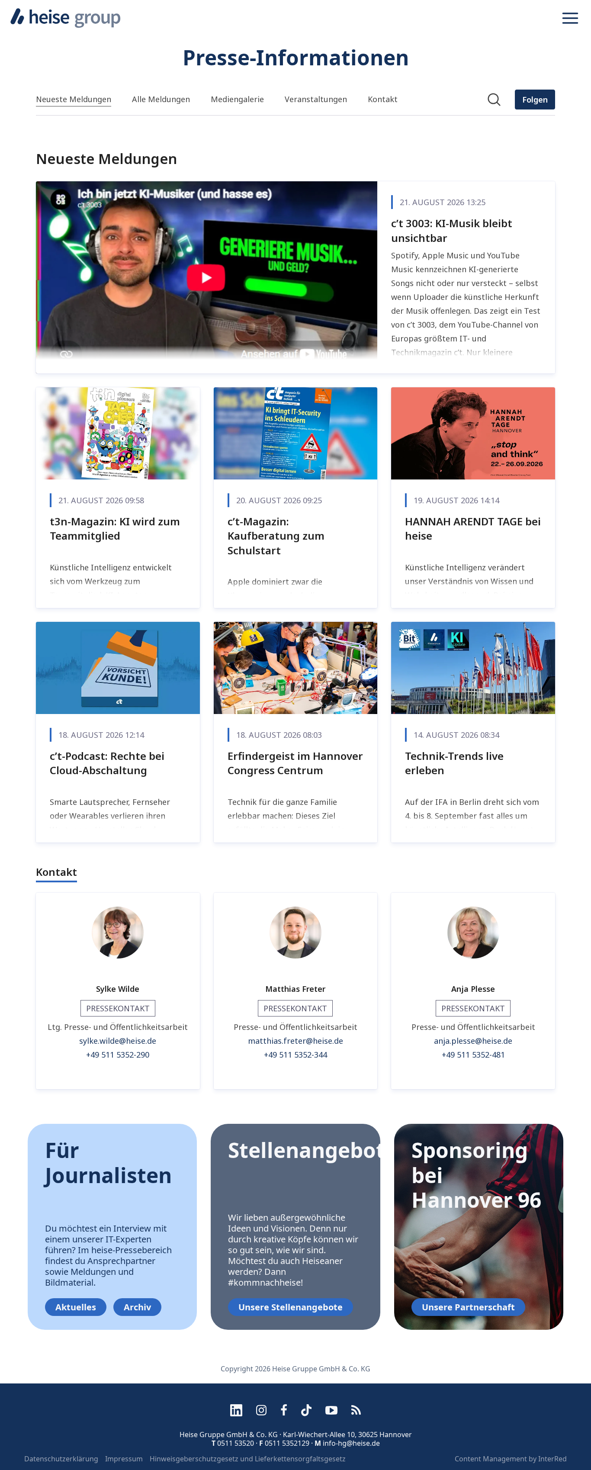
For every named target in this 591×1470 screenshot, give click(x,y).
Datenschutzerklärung (61, 1458)
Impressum (124, 1458)
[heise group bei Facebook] (283, 1410)
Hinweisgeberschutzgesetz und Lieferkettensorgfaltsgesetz (248, 1458)
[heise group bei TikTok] (306, 1410)
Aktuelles (75, 1307)
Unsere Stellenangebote (290, 1307)
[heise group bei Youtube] (331, 1410)
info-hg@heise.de (351, 1443)
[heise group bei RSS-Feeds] (356, 1410)
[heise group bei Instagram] (261, 1410)
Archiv (137, 1307)
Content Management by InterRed (511, 1458)
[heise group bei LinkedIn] (236, 1410)
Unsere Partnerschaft (468, 1307)
